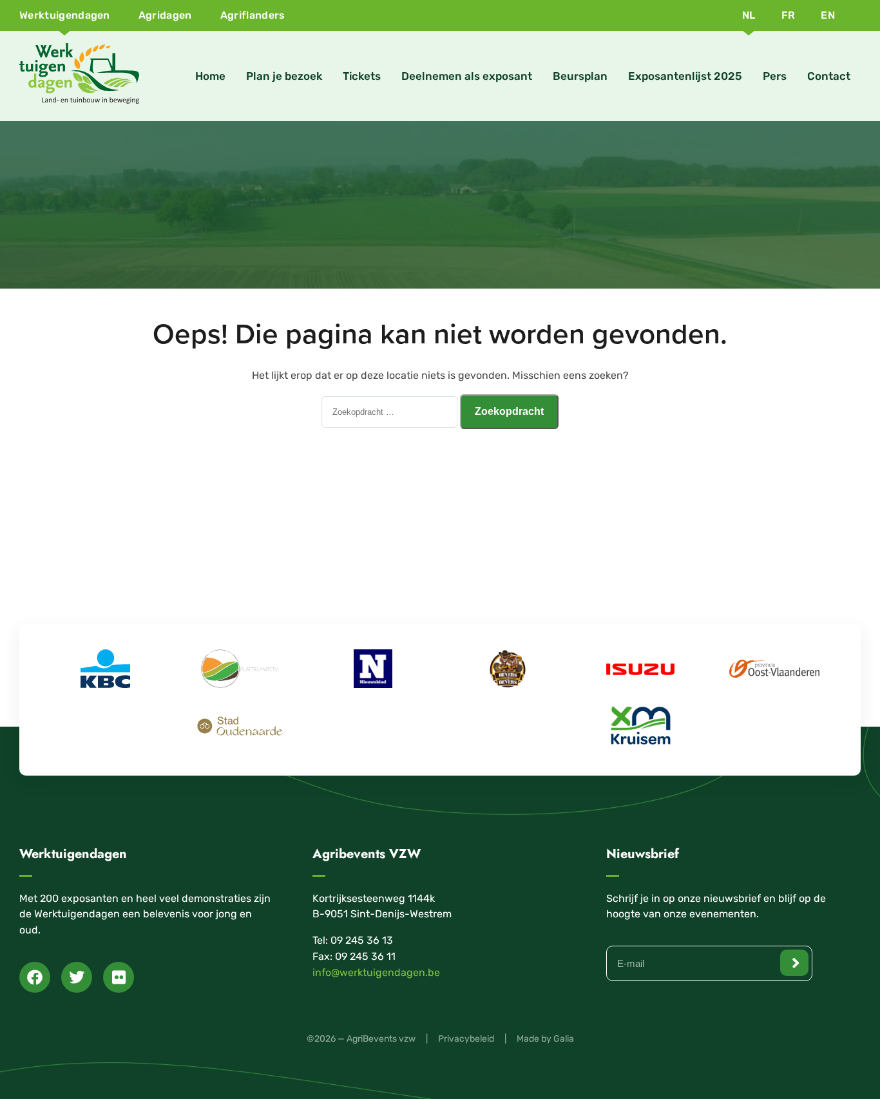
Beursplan (580, 76)
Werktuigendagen (64, 15)
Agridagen (165, 15)
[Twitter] (76, 977)
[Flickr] (118, 977)
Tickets (362, 76)
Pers (775, 76)
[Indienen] (794, 963)
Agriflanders (252, 15)
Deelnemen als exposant (466, 76)
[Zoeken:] (390, 411)
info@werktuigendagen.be (376, 972)
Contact (828, 76)
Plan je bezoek (284, 76)
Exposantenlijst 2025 (685, 76)
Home (210, 76)
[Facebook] (34, 977)
